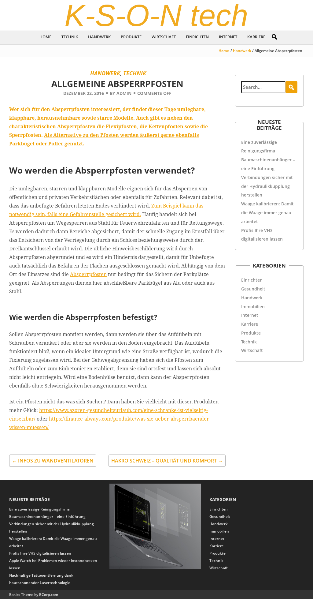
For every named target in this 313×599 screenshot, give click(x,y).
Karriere (256, 36)
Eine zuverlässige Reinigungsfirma (39, 509)
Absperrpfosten (88, 274)
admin (123, 93)
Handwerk (99, 36)
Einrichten (197, 36)
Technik (69, 36)
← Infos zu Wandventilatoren (53, 460)
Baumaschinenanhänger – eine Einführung (47, 516)
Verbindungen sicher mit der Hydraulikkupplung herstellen (267, 186)
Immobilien (253, 306)
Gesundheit (253, 289)
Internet (228, 36)
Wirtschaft (164, 36)
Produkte (131, 36)
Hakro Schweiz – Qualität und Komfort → (167, 460)
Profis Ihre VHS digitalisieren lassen (40, 553)
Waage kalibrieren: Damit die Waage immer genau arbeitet (267, 212)
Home (45, 36)
